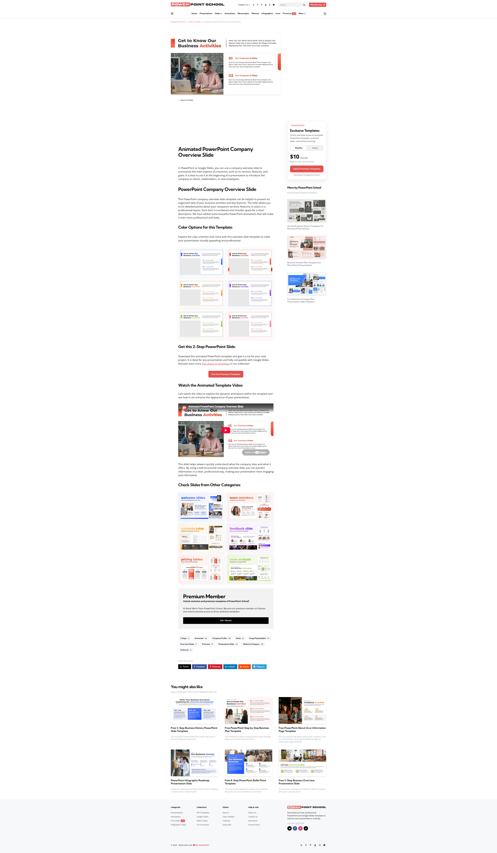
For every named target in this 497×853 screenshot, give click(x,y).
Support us (243, 4)
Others (226, 807)
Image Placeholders (259, 638)
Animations (230, 13)
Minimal (255, 13)
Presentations (206, 13)
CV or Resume (203, 824)
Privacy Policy (254, 824)
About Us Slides (186, 100)
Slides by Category (253, 644)
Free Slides (177, 820)
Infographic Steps (178, 824)
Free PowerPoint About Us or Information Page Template (302, 729)
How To (226, 812)
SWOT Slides (202, 820)
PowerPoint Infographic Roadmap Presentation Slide (190, 782)
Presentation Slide (228, 644)
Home (194, 13)
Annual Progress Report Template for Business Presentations (305, 227)
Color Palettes (229, 816)
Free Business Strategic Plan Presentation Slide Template (301, 300)
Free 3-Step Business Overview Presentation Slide (296, 782)
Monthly (298, 148)
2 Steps (184, 638)
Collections (202, 807)
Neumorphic (243, 13)
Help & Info (253, 807)
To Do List (185, 650)
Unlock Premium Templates (306, 168)
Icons (278, 13)
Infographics (267, 13)
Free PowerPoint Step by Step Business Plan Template (247, 729)
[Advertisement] (225, 124)
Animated (201, 638)
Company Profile (221, 638)
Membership (316, 4)
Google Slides (202, 816)
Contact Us (253, 816)
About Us (252, 812)
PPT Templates (203, 812)
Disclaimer (253, 820)
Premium (289, 13)
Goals (240, 638)
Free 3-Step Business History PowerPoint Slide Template (194, 729)
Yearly (315, 148)
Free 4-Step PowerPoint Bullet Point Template (245, 782)
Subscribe (227, 824)
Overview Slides (188, 644)
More (301, 13)
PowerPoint (204, 845)
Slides (217, 13)
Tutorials (226, 820)
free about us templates (216, 363)
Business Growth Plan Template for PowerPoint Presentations (304, 263)
